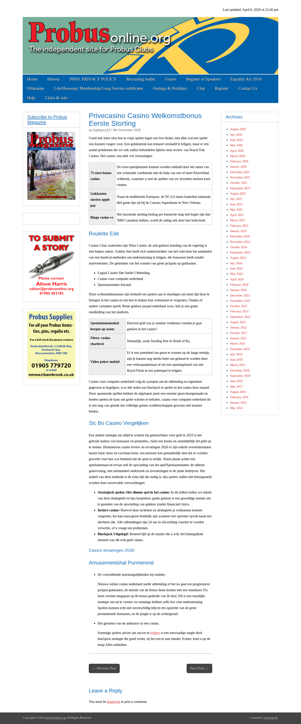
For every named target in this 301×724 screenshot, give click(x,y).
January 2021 (238, 338)
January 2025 (238, 231)
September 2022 (240, 317)
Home (32, 79)
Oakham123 (101, 130)
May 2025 (236, 209)
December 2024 (240, 236)
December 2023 (240, 295)
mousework (271, 717)
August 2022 (238, 322)
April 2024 (237, 279)
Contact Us (247, 88)
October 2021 (238, 333)
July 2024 (236, 263)
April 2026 (237, 150)
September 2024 (240, 252)
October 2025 (238, 182)
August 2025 (238, 193)
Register (222, 88)
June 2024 (236, 268)
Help (31, 98)
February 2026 (239, 161)
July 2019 (236, 354)
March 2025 (237, 220)
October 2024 (238, 247)
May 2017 (236, 386)
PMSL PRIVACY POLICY (93, 79)
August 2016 (238, 392)
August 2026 (238, 129)
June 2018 (236, 381)
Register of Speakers (203, 79)
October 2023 (238, 306)
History (53, 79)
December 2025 (240, 172)
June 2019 (236, 359)
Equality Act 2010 (246, 79)
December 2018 (240, 370)
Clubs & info (56, 98)
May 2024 (236, 274)
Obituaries (35, 88)
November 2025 (240, 177)
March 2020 (237, 343)
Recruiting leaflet (140, 79)
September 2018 (240, 375)
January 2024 (238, 290)
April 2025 (237, 215)
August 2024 (238, 257)
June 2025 (236, 204)
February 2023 (239, 311)
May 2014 (236, 408)
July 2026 (236, 134)
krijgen (155, 633)
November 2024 (240, 242)
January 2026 (238, 166)
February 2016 (239, 397)
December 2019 (240, 349)
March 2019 (237, 365)
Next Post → (199, 668)
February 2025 (239, 225)
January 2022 (238, 327)
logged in (113, 701)
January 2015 (238, 402)
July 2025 (236, 199)
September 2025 (240, 188)
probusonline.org (55, 717)
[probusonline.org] (150, 37)
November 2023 (240, 300)
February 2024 (239, 284)
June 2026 (236, 140)
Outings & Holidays (170, 88)
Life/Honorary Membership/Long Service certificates (98, 88)
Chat (201, 88)
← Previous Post (104, 668)
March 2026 (237, 156)
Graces (170, 79)
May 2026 (236, 145)
